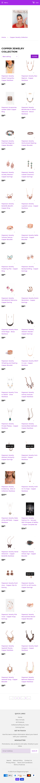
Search (9, 760)
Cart (36, 2)
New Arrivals (20, 720)
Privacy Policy (10, 762)
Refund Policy (18, 760)
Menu (6, 2)
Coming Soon (20, 727)
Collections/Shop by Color (20, 725)
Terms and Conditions (24, 762)
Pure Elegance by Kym (21, 771)
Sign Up (34, 751)
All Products (20, 722)
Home (4, 37)
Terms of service (19, 764)
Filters (34, 56)
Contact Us (28, 760)
